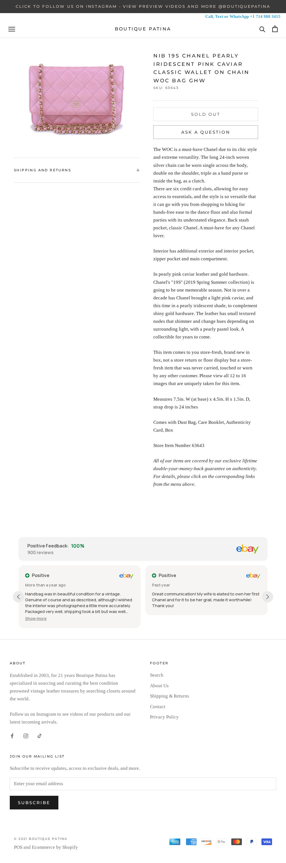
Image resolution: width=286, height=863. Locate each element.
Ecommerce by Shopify (55, 847)
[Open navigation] (11, 29)
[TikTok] (39, 735)
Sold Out (205, 114)
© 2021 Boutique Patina (40, 839)
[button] (36, 618)
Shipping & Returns (169, 696)
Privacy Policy (164, 717)
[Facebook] (12, 735)
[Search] (262, 29)
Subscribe (34, 802)
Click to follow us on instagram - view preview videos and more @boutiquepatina (143, 6)
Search (156, 675)
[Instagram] (25, 735)
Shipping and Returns (42, 170)
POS (18, 847)
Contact (157, 706)
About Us (159, 685)
